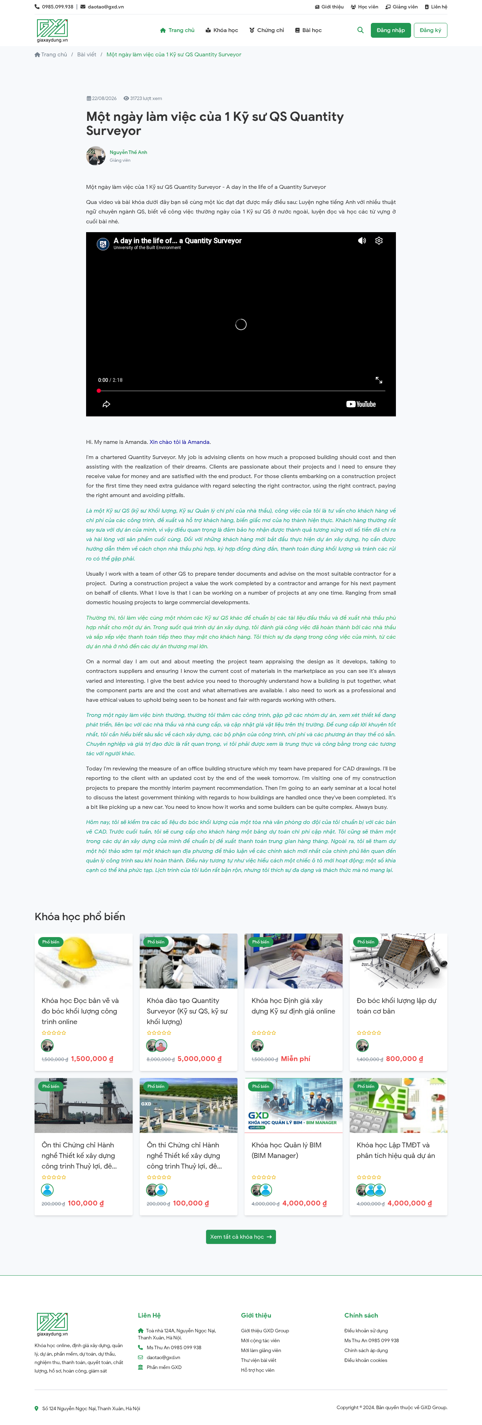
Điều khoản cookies (365, 1360)
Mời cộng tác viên (260, 1341)
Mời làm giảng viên (261, 1350)
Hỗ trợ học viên (258, 1370)
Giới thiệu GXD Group (265, 1331)
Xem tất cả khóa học (237, 1236)
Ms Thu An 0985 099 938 (371, 1341)
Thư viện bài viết (258, 1360)
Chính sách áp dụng (366, 1350)
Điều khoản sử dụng (366, 1331)
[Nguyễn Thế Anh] (47, 1045)
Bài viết (86, 54)
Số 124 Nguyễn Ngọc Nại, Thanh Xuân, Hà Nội (91, 1409)
